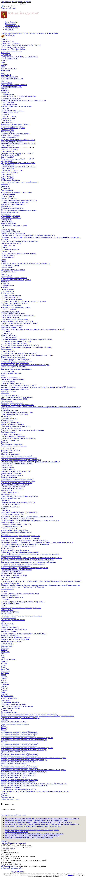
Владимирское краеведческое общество (15, 124)
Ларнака (4, 686)
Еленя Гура (5, 669)
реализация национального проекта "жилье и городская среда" (23, 750)
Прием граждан (6, 333)
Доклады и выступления (10, 265)
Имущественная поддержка (11, 428)
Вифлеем (4, 688)
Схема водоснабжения (9, 477)
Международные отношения (11, 641)
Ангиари (4, 650)
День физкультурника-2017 (10, 155)
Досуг (3, 622)
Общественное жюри (8, 116)
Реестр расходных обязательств (12, 383)
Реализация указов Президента (12, 403)
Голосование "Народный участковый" (15, 363)
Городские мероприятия (9, 137)
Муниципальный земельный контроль (15, 550)
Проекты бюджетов (8, 381)
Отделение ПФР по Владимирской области (16, 361)
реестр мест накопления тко (11, 450)
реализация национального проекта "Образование (19, 732)
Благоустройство (7, 490)
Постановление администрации (12, 110)
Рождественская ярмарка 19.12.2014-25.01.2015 (18, 143)
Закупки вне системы (8, 712)
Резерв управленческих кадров (12, 208)
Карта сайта (12, 843)
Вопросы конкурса (7, 120)
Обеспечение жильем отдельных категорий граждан (20, 345)
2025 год (4, 726)
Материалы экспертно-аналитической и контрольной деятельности (25, 263)
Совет (3, 227)
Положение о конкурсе (9, 112)
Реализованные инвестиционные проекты (16, 524)
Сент (2, 657)
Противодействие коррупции (11, 299)
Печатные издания (7, 130)
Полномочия (5, 188)
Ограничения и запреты (9, 212)
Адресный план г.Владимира (11, 573)
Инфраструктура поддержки (11, 422)
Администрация (7, 190)
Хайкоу (3, 675)
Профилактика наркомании (11, 295)
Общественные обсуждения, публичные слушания (19, 241)
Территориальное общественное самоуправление (18, 96)
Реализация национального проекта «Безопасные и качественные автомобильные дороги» (34, 783)
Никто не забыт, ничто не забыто (13, 47)
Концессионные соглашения (11, 473)
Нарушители (5, 500)
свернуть (4, 841)
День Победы (10, 35)
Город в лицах (6, 75)
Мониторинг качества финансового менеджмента (19, 385)
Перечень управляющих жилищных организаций (19, 458)
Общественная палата (9, 104)
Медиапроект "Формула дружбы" (13, 128)
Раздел (15, 6)
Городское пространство (9, 627)
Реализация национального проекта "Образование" (19, 754)
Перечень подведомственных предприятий (16, 456)
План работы (5, 510)
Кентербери (5, 648)
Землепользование (7, 548)
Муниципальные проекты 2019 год (13, 777)
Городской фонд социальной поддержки (15, 359)
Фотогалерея (5, 53)
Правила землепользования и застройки (15, 566)
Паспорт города (6, 401)
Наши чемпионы (7, 610)
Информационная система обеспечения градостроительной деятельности (27, 560)
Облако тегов (21, 815)
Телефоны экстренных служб (11, 327)
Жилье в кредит (6, 349)
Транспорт (4, 442)
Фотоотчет (5, 90)
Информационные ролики (10, 799)
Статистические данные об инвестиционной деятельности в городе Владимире (30, 520)
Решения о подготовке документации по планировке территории (24, 568)
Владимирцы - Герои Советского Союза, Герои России (21, 45)
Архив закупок (6, 710)
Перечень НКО (6, 83)
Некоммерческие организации (12, 78)
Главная (4, 33)
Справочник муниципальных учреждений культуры (20, 593)
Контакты (4, 88)
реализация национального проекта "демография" (19, 746)
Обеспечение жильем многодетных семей (16, 341)
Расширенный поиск (8, 8)
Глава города (5, 184)
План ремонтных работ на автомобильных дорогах (19, 496)
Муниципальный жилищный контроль (15, 485)
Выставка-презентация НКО (11, 87)
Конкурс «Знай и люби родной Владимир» (16, 106)
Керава (3, 665)
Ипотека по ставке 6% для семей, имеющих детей (19, 353)
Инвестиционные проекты (10, 522)
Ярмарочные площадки (9, 410)
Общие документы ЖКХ (10, 492)
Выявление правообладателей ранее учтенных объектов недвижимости (27, 355)
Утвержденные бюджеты (10, 377)
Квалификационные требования (12, 204)
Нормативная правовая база (11, 98)
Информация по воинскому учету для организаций (19, 512)
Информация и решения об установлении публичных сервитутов (24, 540)
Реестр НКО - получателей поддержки (15, 639)
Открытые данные (7, 289)
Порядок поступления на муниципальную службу (19, 200)
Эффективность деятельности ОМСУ (14, 399)
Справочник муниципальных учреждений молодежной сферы (23, 633)
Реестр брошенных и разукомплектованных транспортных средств (25, 365)
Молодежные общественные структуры (15, 637)
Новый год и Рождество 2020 (11, 170)
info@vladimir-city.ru (8, 866)
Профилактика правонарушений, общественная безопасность (23, 301)
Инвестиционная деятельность (12, 514)
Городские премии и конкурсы (12, 597)
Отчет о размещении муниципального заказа (17, 706)
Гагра (3, 692)
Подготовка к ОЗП (8, 448)
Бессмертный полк (7, 41)
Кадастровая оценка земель (11, 556)
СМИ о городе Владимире (10, 180)
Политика (70, 875)
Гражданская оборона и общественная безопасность (19, 323)
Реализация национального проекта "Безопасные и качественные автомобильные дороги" (33, 758)
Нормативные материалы (10, 506)
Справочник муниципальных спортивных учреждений (21, 608)
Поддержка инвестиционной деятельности (16, 532)
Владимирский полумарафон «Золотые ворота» (18, 163)
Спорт (3, 605)
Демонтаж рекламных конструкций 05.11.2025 (18, 502)
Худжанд (4, 694)
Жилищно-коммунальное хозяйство (14, 446)
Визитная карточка (8, 194)
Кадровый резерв (7, 206)
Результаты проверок (8, 223)
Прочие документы (8, 255)
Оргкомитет (5, 114)
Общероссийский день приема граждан (15, 319)
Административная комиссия (11, 444)
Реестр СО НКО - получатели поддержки (16, 280)
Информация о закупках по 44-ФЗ (13, 704)
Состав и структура (8, 196)
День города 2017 (7, 157)
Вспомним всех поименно (10, 43)
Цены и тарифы (6, 465)
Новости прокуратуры (9, 335)
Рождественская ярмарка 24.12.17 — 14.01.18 (17, 159)
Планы (3, 260)
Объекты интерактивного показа (13, 620)
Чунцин (4, 678)
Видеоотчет (5, 92)
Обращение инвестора (9, 528)
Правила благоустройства (10, 577)
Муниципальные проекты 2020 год (13, 763)
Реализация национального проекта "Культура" (18, 762)
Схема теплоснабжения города (12, 475)
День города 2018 (7, 165)
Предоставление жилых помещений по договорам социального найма (26, 339)
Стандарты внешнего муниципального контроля (18, 253)
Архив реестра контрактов (10, 708)
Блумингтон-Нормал (8, 659)
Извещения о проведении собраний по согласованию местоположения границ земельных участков (37, 542)
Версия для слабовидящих (21, 2)
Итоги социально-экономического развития (17, 397)
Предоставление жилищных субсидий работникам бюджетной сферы (26, 347)
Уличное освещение (8, 494)
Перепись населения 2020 (10, 504)
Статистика (21, 843)
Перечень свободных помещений (13, 436)
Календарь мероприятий (10, 595)
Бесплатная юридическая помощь (13, 357)
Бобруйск (4, 682)
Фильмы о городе (7, 132)
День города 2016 (7, 151)
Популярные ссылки (8, 815)
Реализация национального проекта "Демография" (19, 756)
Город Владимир (11, 22)
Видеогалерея (6, 55)
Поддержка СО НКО (8, 271)
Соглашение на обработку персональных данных (18, 789)
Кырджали (5, 673)
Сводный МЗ (5, 700)
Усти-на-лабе (5, 671)
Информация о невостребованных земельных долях (19, 552)
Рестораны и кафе (7, 623)
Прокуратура (5, 331)
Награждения (6, 214)
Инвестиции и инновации (10, 395)
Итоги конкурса (6, 122)
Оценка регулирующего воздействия (14, 414)
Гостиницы (5, 625)
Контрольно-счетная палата (11, 243)
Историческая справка (9, 68)
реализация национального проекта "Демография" (19, 734)
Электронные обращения (10, 317)
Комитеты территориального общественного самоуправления (23, 100)
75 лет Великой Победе (9, 172)
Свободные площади (8, 432)
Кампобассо (5, 652)
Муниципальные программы (11, 373)
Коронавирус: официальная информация (43, 33)
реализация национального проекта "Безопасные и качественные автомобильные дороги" (33, 770)
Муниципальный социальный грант (14, 85)
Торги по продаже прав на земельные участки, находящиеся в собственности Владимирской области (37, 716)
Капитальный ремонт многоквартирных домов (18, 481)
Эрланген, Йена (6, 646)
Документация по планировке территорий (16, 570)
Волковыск (5, 684)
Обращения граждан (12, 26)
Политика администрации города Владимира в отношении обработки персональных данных (35, 791)
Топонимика (5, 579)
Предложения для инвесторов (11, 526)
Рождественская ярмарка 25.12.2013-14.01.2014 (18, 140)
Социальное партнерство (10, 440)
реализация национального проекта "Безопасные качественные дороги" (27, 738)
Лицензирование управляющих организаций (17, 479)
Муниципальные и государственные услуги (17, 321)
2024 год (4, 728)
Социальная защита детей (10, 603)
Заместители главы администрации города (16, 192)
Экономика (5, 393)
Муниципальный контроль (10, 498)
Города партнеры (7, 643)
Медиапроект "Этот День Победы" (13, 49)
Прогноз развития (7, 371)
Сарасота (4, 661)
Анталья (4, 690)
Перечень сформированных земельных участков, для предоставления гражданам (30, 554)
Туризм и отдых (6, 613)
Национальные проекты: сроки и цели (15, 724)
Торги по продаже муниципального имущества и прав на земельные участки (29, 714)
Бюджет (3, 375)
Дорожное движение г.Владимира (13, 486)
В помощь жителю (7, 467)
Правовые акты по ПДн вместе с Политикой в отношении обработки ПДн (28, 235)
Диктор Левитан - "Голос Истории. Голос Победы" (19, 57)
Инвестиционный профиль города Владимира (17, 518)
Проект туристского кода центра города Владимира (19, 182)
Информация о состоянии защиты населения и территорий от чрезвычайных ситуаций (32, 329)
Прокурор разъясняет (8, 337)
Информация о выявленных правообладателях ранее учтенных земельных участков (31, 558)
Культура (4, 591)
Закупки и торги (7, 696)
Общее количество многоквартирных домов (17, 463)
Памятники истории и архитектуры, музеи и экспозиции (21, 616)
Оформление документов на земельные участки (18, 546)
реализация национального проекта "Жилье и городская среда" (24, 740)
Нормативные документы (10, 249)
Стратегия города (11, 28)
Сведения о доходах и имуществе (13, 233)
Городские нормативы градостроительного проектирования (22, 564)
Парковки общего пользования (12, 488)
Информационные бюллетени (12, 325)
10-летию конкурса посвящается (12, 126)
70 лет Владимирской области (12, 142)
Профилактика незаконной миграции (14, 303)
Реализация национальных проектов (14, 721)
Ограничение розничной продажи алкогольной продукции (22, 430)
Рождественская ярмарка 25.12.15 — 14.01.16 (17, 147)
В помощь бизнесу (7, 420)
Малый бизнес (10, 24)
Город (3, 62)
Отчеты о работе (7, 221)
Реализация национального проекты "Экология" (18, 773)
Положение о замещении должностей (14, 202)
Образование (5, 599)
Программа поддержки (9, 419)
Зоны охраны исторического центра (14, 575)
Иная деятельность (7, 267)
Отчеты (3, 261)
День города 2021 (7, 174)
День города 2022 (7, 176)
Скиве (3, 667)
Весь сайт (6, 6)
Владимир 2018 (6, 161)
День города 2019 (7, 168)
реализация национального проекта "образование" (19, 744)
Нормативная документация (11, 787)
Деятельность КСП (8, 257)
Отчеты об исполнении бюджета (13, 379)
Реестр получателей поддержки (12, 424)
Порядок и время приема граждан (13, 313)
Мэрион (4, 663)
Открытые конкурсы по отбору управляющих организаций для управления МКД (30, 462)
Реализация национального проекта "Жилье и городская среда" (24, 760)
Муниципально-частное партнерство (14, 530)
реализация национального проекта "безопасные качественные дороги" (27, 748)
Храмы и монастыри (8, 618)
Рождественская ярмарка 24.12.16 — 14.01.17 (17, 153)
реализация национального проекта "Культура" (18, 736)
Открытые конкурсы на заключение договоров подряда (21, 460)
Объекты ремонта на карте (10, 454)
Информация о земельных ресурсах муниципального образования (25, 544)
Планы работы (6, 220)
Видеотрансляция (7, 291)
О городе (4, 65)
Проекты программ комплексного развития (16, 483)
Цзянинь (4, 677)
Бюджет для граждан (8, 391)
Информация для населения (17, 33)
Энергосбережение (8, 469)
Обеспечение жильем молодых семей (14, 343)
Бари (2, 655)
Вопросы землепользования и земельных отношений (20, 538)
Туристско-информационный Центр (14, 629)
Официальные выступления (11, 218)
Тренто (3, 654)
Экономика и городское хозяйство (13, 367)
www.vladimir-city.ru (8, 849)
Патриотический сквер (9, 58)
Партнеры (4, 720)
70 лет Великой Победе (9, 77)
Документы (9, 29)
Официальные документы (10, 216)
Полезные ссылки (7, 94)
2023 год (4, 730)
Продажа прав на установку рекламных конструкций (20, 718)
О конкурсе (5, 109)
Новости (4, 39)
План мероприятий (8, 118)
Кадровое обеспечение (9, 198)
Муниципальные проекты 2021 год (13, 752)
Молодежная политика (9, 631)
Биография (5, 186)
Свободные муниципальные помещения (15, 426)
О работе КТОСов (7, 102)
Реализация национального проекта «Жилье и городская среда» (24, 785)
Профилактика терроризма (10, 297)
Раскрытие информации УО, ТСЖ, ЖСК (15, 471)
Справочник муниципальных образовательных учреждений (22, 602)
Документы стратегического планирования (16, 369)
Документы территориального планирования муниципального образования (28, 562)
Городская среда (7, 452)
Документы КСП (7, 251)
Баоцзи (3, 680)
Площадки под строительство (11, 434)
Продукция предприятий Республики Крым (17, 412)
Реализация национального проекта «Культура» (18, 782)
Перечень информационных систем (14, 225)
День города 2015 (7, 145)
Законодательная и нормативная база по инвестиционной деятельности (27, 517)
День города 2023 (7, 178)
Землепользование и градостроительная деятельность (20, 536)
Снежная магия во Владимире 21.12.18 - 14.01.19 (18, 166)
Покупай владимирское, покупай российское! (17, 405)
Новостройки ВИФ (8, 351)
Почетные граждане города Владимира (15, 133)
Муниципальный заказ (9, 698)
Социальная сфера (7, 589)
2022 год (4, 741)
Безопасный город (7, 293)
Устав (3, 67)
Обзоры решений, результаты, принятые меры (17, 315)
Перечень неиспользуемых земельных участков (18, 438)
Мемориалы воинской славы (11, 51)
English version (6, 2)
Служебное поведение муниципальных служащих (19, 210)
